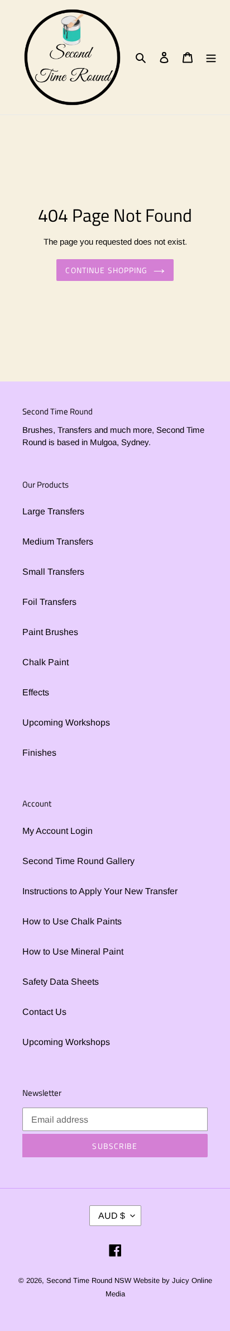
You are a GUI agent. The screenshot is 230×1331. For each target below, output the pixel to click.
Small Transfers (53, 571)
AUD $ (111, 1215)
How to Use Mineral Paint (72, 951)
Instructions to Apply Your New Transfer (100, 891)
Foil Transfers (49, 602)
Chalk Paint (45, 662)
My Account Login (57, 831)
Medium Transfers (57, 541)
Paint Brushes (50, 632)
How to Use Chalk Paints (72, 921)
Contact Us (44, 1012)
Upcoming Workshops (66, 722)
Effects (35, 692)
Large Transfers (53, 511)
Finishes (39, 752)
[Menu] (211, 57)
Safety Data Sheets (60, 981)
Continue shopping (106, 270)
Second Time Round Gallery (78, 861)
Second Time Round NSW (88, 1280)
